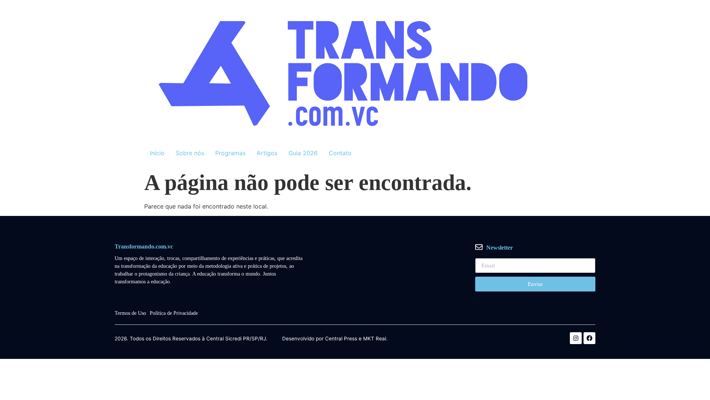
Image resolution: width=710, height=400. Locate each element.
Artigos (267, 153)
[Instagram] (576, 338)
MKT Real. (375, 338)
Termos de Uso (130, 313)
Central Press (341, 338)
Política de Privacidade (174, 313)
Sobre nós (190, 153)
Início (157, 153)
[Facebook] (589, 338)
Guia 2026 (303, 153)
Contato (340, 153)
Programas (230, 153)
